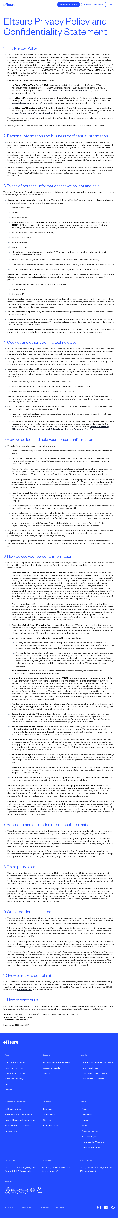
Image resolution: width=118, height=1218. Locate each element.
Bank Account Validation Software (97, 1062)
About (84, 1109)
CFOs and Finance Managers (56, 1062)
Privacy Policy (26, 1207)
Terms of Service (43, 1207)
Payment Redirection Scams (18, 1125)
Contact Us (87, 1114)
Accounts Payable (51, 1068)
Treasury (47, 1073)
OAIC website (24, 989)
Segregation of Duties (15, 1073)
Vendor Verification (90, 1068)
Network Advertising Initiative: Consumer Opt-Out (68, 429)
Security (47, 1120)
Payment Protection (14, 1068)
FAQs (84, 1125)
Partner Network (50, 1125)
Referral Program (89, 1136)
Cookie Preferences (91, 1147)
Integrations (48, 1109)
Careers (85, 1120)
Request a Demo (68, 4)
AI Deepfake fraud (13, 1109)
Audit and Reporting (14, 1079)
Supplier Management (15, 1062)
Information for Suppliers (93, 1142)
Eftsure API (10, 1090)
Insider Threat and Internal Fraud (20, 1120)
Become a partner (90, 1131)
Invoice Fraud (11, 1131)
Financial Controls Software (94, 1073)
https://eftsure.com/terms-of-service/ (68, 90)
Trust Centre (49, 1114)
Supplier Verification (93, 4)
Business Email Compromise (18, 1114)
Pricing (8, 1084)
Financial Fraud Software (93, 1079)
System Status (60, 1207)
